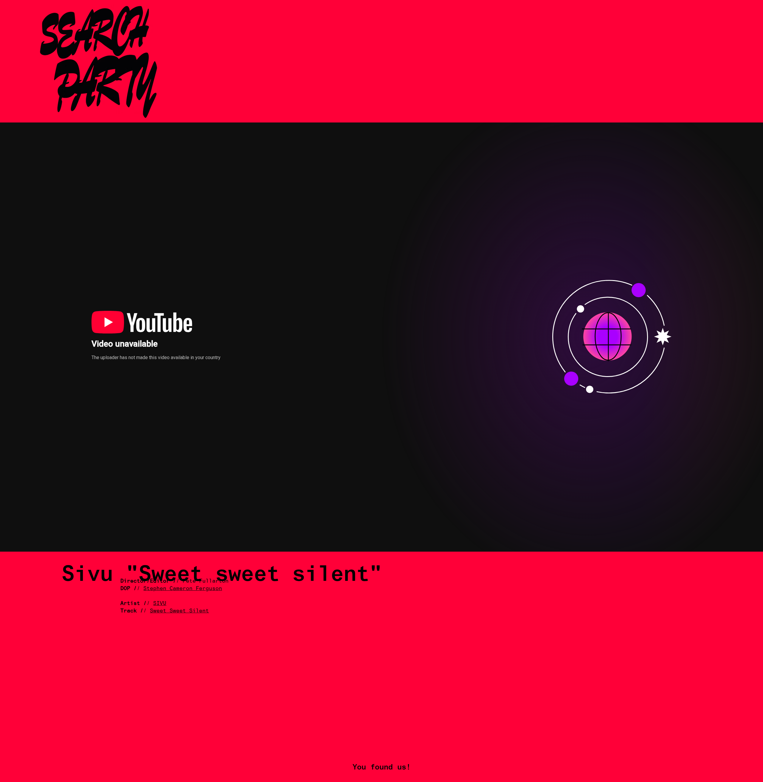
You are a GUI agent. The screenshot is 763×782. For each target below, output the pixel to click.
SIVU (159, 603)
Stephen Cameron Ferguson (182, 588)
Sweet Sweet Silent (179, 610)
